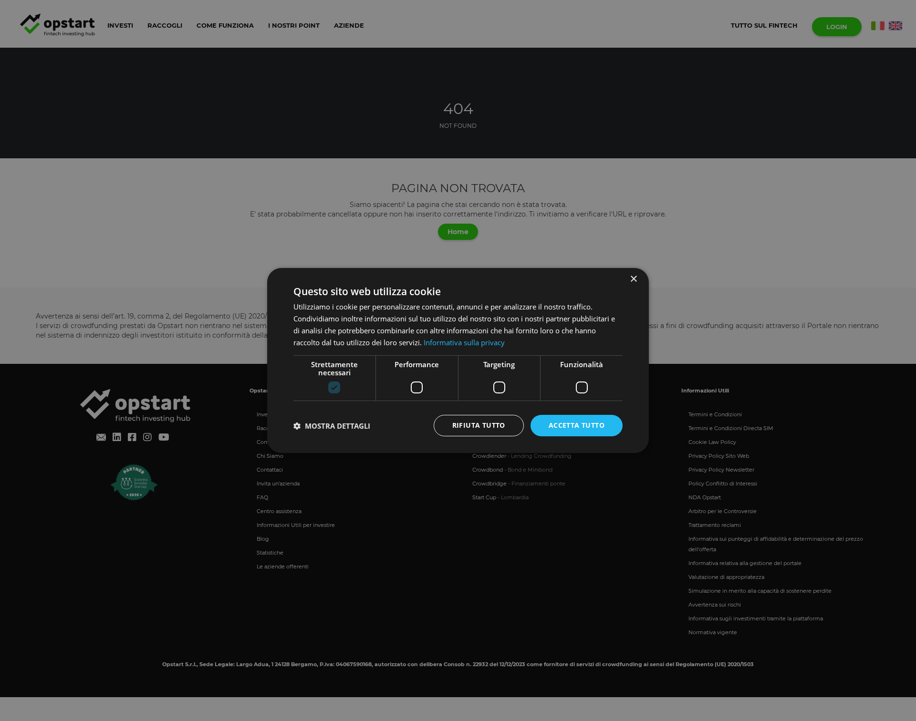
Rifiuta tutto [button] (478, 425)
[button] (331, 426)
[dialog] (458, 360)
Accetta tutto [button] (576, 425)
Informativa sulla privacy (464, 342)
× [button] (633, 279)
